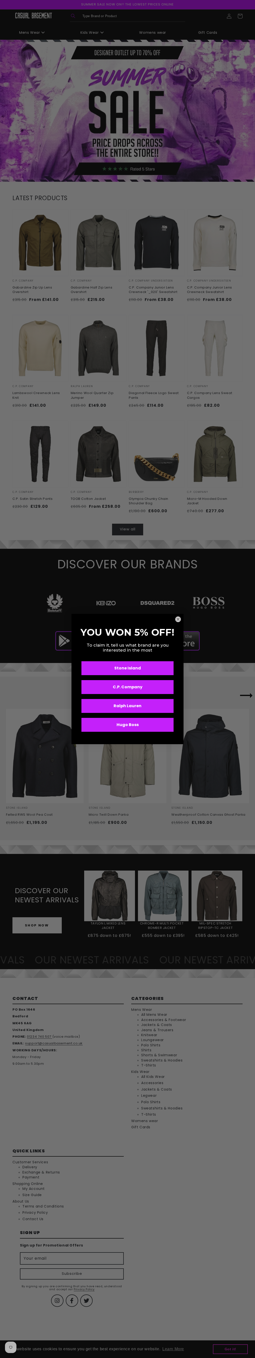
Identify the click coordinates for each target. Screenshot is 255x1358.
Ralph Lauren (127, 706)
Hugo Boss (128, 725)
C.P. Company (127, 687)
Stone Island (127, 668)
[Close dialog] (178, 619)
